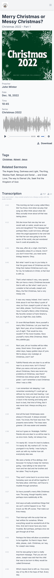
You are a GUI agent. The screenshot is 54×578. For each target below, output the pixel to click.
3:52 (7, 517)
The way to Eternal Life (19, 178)
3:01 (7, 460)
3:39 (7, 503)
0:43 (7, 262)
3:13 (7, 477)
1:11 (7, 300)
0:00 (7, 205)
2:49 (7, 443)
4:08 (7, 538)
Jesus (24, 159)
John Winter (9, 86)
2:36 (7, 431)
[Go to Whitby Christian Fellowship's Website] (5, 5)
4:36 (7, 569)
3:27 (7, 492)
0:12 (7, 222)
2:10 (7, 388)
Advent (17, 159)
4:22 (7, 552)
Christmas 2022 (12, 112)
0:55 (7, 280)
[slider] (19, 136)
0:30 (7, 248)
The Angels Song (11, 171)
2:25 (7, 414)
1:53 (7, 363)
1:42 (7, 345)
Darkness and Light (29, 171)
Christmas (7, 159)
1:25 (7, 322)
